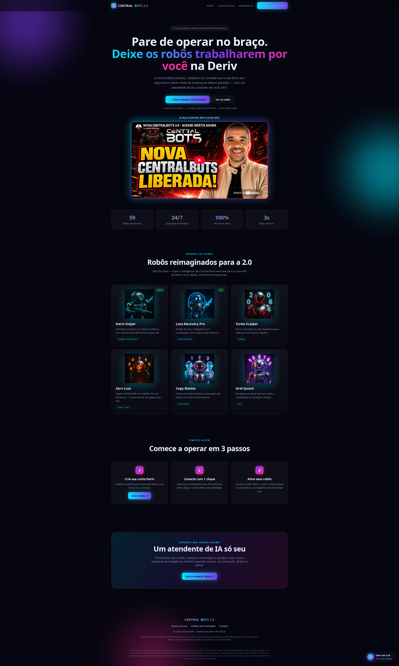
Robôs (210, 5)
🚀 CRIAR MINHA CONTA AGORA (187, 99)
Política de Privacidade (203, 626)
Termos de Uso (179, 626)
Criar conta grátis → (272, 5)
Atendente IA (246, 5)
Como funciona (226, 5)
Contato (223, 626)
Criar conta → (140, 495)
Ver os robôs (223, 99)
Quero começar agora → (199, 576)
